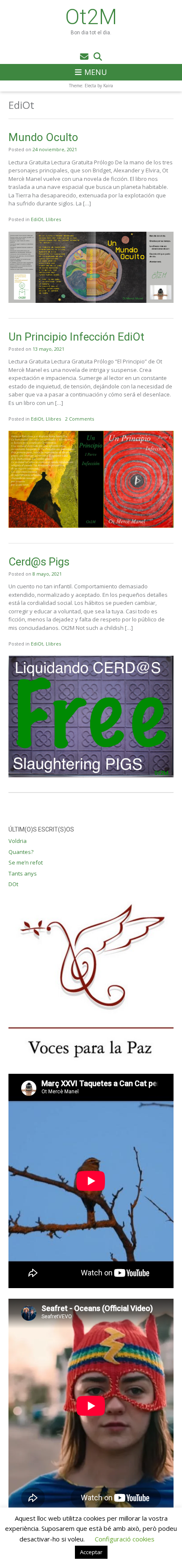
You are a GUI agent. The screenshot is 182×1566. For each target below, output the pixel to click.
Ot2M (91, 17)
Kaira (108, 86)
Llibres (53, 219)
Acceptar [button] (91, 1552)
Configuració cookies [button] (124, 1539)
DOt (13, 884)
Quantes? (20, 852)
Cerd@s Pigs (38, 561)
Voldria (17, 841)
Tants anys (22, 873)
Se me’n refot (25, 862)
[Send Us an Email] (84, 56)
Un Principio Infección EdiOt (76, 336)
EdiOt (37, 219)
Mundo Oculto (43, 137)
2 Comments (79, 419)
